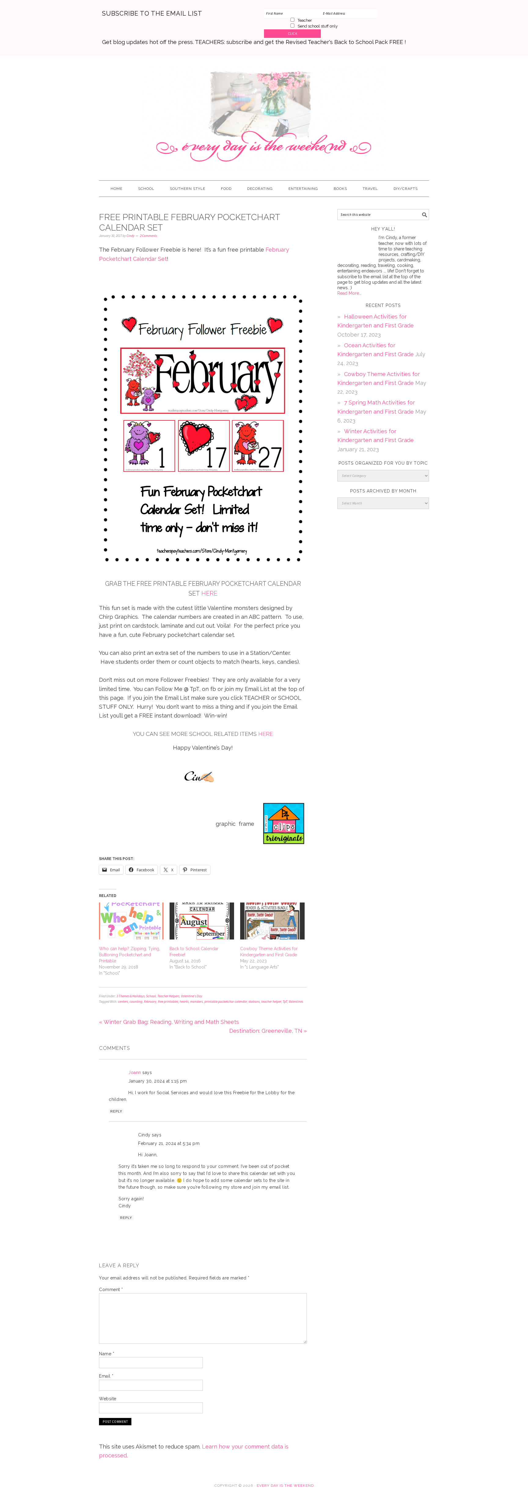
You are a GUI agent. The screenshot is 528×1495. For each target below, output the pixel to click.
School (151, 996)
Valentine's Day (191, 996)
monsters (196, 1001)
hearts (184, 1001)
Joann (134, 1072)
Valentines (296, 1001)
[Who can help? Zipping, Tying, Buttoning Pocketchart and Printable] (131, 921)
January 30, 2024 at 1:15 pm (157, 1081)
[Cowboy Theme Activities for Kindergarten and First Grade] (272, 921)
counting (136, 1001)
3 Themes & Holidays (130, 996)
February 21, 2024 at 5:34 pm (169, 1143)
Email (106, 1376)
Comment (111, 1289)
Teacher (305, 20)
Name (106, 1353)
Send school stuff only (318, 26)
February (150, 1001)
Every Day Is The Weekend (264, 115)
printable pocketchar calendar (225, 1001)
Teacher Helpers (168, 996)
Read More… (349, 293)
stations (254, 1001)
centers (123, 1001)
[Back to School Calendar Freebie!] (202, 921)
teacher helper (271, 1001)
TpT (285, 1001)
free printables (168, 1001)
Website (107, 1398)
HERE (209, 593)
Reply (116, 1111)
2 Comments (148, 236)
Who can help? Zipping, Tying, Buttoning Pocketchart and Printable (129, 954)
